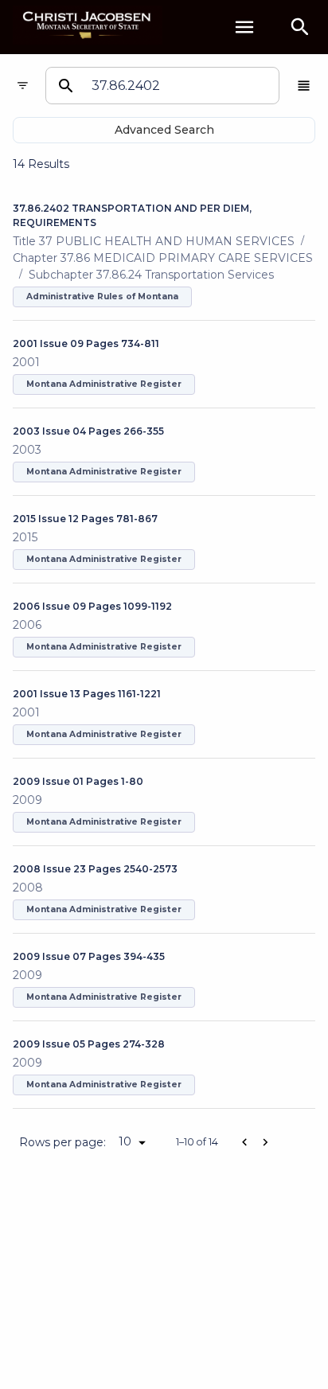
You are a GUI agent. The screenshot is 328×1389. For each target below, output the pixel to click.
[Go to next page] (265, 1142)
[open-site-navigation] (244, 27)
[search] (300, 27)
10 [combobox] (125, 1141)
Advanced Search (164, 130)
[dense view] (303, 85)
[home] (87, 27)
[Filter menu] (23, 86)
